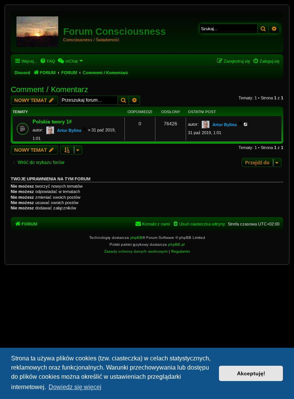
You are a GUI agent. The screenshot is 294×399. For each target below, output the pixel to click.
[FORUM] (38, 30)
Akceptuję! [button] (251, 373)
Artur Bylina (69, 130)
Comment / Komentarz (49, 89)
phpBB (136, 237)
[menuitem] (47, 61)
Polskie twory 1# (52, 122)
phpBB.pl (176, 244)
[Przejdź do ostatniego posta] (245, 124)
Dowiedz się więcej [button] (75, 387)
